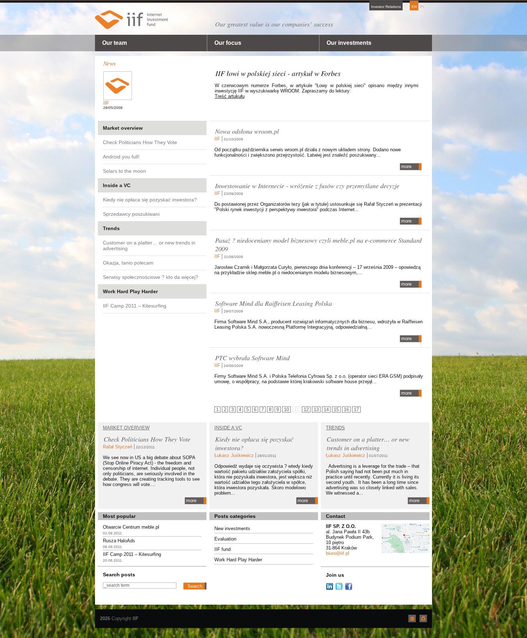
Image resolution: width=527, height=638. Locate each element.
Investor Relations (386, 7)
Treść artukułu (229, 96)
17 (356, 409)
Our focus (227, 43)
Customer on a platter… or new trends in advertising (149, 245)
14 (326, 409)
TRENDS (335, 427)
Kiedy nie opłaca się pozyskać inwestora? (150, 200)
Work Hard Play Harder (130, 291)
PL (422, 7)
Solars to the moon (124, 171)
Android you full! (121, 157)
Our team (114, 43)
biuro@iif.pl (337, 553)
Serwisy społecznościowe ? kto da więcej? (150, 277)
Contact (335, 516)
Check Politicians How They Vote (140, 142)
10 (286, 409)
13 (316, 409)
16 (346, 409)
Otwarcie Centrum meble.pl (131, 527)
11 (296, 409)
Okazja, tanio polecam (128, 263)
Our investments (349, 43)
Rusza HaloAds (119, 540)
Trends (111, 228)
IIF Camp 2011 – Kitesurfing (134, 306)
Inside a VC (116, 185)
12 (306, 409)
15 (336, 409)
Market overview (123, 128)
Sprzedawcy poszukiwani (131, 214)
